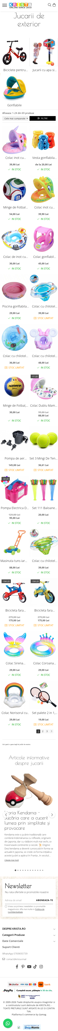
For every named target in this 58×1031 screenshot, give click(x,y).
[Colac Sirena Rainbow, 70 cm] (14, 645)
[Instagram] (41, 966)
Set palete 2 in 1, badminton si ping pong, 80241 (43, 713)
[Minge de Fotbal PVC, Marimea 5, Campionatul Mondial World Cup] (14, 189)
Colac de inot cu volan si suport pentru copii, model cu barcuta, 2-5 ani (14, 257)
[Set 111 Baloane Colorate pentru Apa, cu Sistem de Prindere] (43, 490)
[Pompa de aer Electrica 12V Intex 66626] (14, 440)
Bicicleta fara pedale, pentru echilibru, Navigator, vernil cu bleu (43, 610)
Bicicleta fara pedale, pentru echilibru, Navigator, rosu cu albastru (14, 610)
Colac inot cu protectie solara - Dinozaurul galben (43, 207)
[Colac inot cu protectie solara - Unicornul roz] (14, 140)
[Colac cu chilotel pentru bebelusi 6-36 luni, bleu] (43, 288)
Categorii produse (13, 935)
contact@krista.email (16, 959)
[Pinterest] (23, 966)
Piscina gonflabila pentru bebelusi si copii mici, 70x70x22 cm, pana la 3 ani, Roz (14, 306)
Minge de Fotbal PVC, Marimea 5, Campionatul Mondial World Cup (14, 207)
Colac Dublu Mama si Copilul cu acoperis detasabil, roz (43, 405)
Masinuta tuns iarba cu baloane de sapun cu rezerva (14, 561)
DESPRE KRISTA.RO (14, 928)
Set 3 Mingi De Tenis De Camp (44, 458)
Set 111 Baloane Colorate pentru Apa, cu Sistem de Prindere (43, 508)
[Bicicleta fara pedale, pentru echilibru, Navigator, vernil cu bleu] (43, 592)
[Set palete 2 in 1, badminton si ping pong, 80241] (43, 695)
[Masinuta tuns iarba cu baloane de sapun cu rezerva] (14, 543)
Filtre (44, 118)
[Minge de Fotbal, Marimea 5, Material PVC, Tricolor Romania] (14, 387)
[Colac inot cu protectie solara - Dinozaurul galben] (43, 189)
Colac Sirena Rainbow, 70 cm (15, 663)
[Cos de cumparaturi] (54, 5)
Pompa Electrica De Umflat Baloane (14, 508)
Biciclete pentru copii (14, 70)
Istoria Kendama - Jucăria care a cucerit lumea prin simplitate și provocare (27, 820)
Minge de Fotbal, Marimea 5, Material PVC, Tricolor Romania (14, 405)
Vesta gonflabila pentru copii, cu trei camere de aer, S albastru (43, 158)
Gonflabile (14, 105)
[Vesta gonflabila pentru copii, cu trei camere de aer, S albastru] (43, 140)
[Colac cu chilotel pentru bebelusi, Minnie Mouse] (43, 338)
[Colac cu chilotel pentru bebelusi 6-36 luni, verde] (43, 543)
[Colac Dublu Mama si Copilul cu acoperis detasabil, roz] (43, 387)
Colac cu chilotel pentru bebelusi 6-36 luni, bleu (43, 306)
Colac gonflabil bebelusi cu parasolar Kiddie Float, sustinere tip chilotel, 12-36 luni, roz (43, 257)
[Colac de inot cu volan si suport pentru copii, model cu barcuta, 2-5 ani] (14, 239)
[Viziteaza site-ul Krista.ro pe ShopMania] (32, 1027)
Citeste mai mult (11, 860)
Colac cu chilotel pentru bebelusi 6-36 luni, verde (43, 561)
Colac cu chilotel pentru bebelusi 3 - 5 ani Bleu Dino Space (14, 356)
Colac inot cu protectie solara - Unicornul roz (14, 158)
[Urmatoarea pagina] (51, 731)
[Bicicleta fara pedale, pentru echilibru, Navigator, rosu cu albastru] (14, 592)
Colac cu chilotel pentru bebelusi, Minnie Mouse (43, 356)
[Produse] (5, 6)
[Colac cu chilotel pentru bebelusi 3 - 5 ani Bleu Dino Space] (14, 338)
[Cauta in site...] (49, 5)
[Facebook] (17, 966)
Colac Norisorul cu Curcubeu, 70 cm (14, 713)
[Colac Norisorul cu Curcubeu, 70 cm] (14, 695)
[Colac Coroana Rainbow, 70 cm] (43, 645)
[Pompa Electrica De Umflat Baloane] (14, 490)
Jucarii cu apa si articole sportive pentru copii (43, 70)
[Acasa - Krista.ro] (20, 5)
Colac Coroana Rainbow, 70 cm (43, 663)
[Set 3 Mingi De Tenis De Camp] (43, 440)
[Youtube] (29, 966)
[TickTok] (35, 966)
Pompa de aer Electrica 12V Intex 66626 (14, 458)
